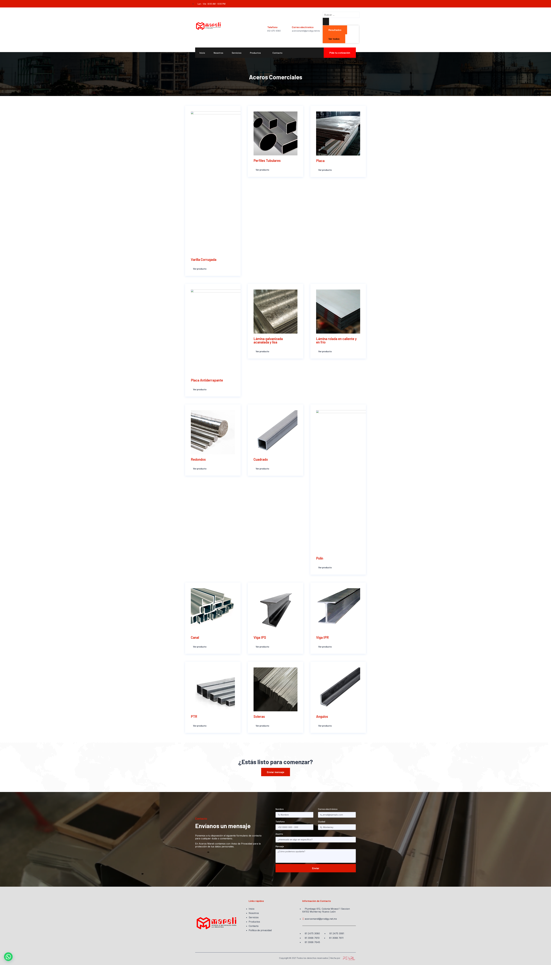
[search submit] (326, 21)
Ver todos (333, 38)
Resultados (334, 29)
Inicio (202, 52)
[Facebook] (354, 3)
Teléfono (280, 821)
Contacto (277, 52)
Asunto (279, 833)
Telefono (272, 27)
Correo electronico (303, 27)
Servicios (236, 52)
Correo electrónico (327, 809)
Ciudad (321, 821)
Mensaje (280, 846)
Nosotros (218, 52)
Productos (255, 52)
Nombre (280, 809)
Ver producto (199, 269)
